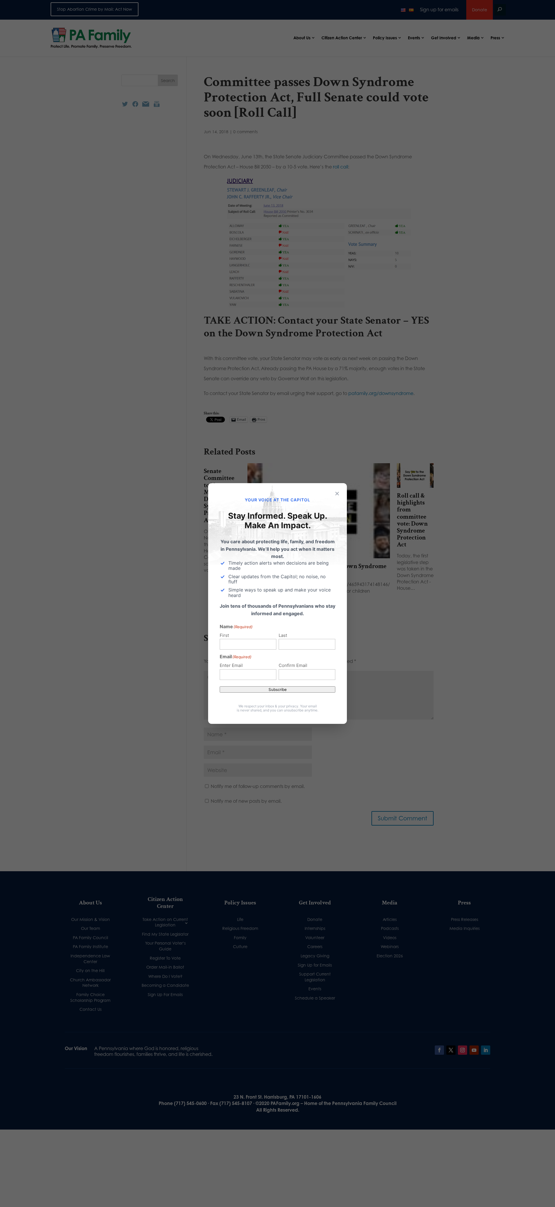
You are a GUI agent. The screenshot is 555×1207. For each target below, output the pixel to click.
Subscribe (278, 689)
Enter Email (231, 665)
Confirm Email (293, 665)
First (224, 635)
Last (283, 635)
